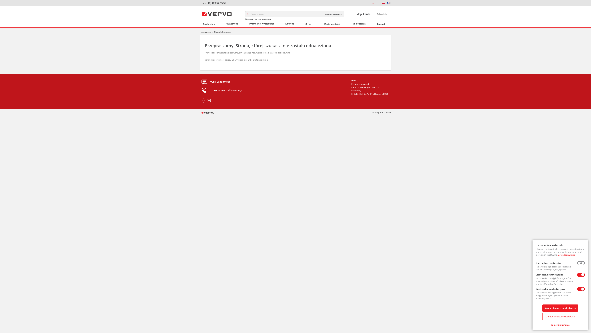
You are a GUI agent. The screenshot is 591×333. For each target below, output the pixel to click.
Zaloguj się (382, 14)
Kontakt (380, 24)
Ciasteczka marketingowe (550, 288)
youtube (209, 100)
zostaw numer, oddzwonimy (225, 90)
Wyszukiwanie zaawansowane (258, 19)
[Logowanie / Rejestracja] (374, 3)
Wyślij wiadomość (219, 82)
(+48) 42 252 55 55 (215, 3)
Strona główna (206, 32)
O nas (308, 24)
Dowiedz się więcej (566, 254)
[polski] (383, 3)
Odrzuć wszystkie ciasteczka (560, 316)
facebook (203, 100)
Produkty (208, 24)
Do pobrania (359, 23)
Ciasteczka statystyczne (549, 274)
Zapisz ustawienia (560, 324)
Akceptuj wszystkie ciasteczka (560, 308)
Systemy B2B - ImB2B (381, 112)
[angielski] (388, 3)
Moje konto (363, 14)
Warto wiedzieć (332, 24)
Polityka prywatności (360, 84)
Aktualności (232, 23)
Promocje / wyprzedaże (261, 23)
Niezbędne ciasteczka (548, 263)
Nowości (289, 23)
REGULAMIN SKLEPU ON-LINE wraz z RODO (369, 94)
